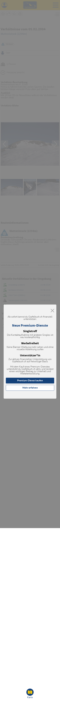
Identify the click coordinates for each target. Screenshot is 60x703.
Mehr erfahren (30, 388)
